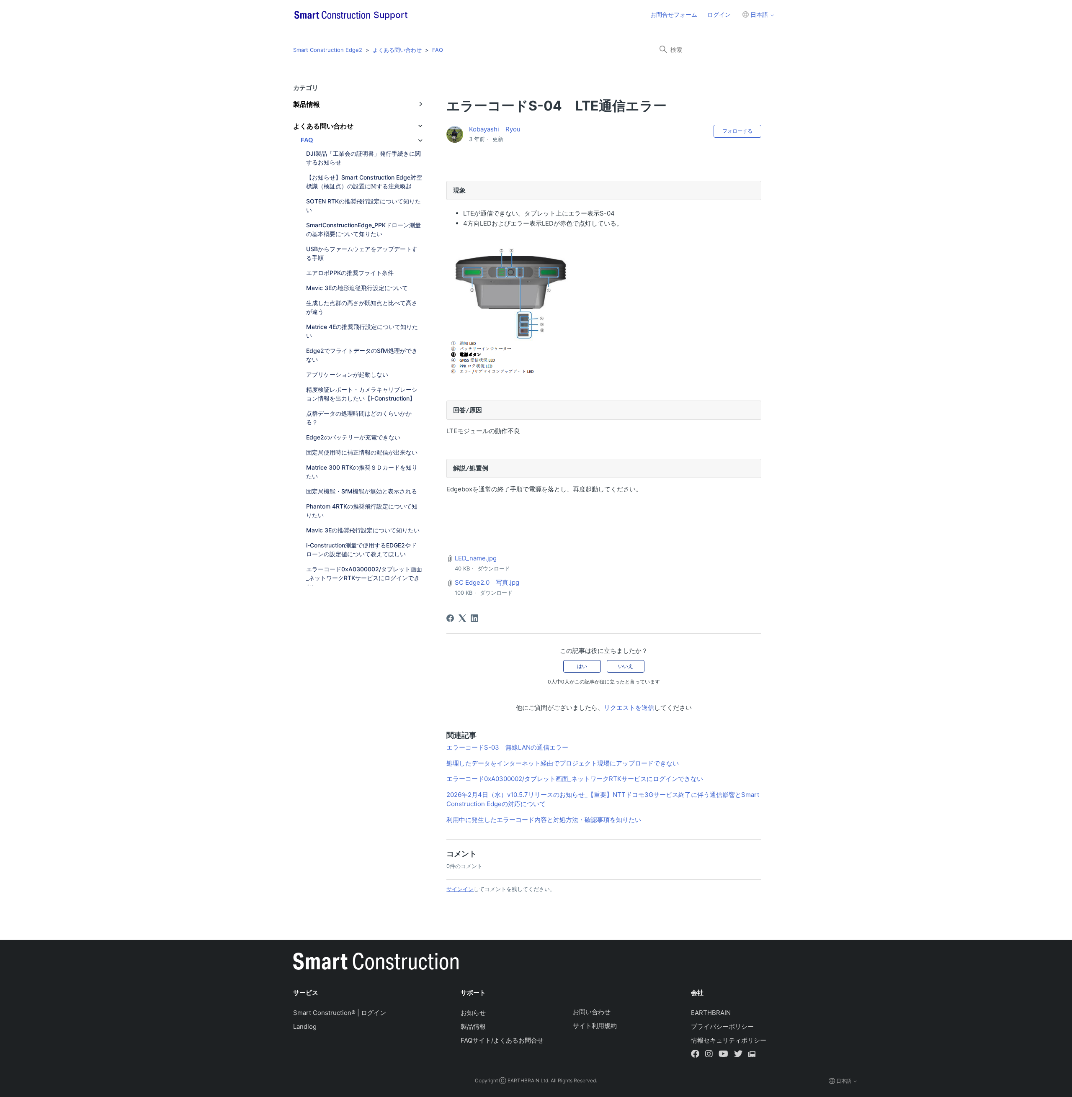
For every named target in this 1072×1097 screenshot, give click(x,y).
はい (582, 666)
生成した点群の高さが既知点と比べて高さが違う (361, 307)
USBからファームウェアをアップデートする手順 (361, 253)
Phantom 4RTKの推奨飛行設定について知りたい (361, 511)
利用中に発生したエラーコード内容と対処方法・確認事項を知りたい (543, 820)
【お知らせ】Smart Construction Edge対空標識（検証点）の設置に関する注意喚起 (364, 182)
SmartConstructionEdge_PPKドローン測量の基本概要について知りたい (363, 229)
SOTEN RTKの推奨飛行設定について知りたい (363, 205)
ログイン (719, 14)
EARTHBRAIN (711, 1013)
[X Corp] (462, 618)
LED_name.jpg (476, 558)
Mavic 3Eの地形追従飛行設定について (357, 287)
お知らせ (473, 1013)
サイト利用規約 (595, 1026)
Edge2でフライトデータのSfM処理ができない (361, 355)
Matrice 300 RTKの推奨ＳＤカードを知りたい (361, 472)
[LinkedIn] (474, 618)
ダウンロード (493, 568)
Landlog (305, 1026)
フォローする (737, 131)
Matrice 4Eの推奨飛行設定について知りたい (362, 331)
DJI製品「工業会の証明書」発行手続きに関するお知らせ (363, 158)
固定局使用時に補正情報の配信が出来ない (361, 452)
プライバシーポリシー (722, 1026)
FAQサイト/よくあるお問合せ (502, 1040)
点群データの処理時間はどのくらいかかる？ (359, 418)
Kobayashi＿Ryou (495, 129)
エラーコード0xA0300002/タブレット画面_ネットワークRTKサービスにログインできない (364, 577)
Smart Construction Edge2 (327, 49)
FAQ (437, 49)
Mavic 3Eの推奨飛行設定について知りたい (363, 530)
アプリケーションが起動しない (347, 374)
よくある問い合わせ (397, 49)
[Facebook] (450, 618)
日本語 (759, 14)
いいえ (625, 666)
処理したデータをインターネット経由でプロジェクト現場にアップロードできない (562, 763)
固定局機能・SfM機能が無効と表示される (361, 491)
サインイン (460, 889)
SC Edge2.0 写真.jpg (487, 582)
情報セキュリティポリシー (728, 1040)
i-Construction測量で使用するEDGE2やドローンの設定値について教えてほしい (361, 549)
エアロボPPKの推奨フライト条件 (350, 272)
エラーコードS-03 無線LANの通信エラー (507, 747)
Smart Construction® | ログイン (339, 1013)
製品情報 (473, 1026)
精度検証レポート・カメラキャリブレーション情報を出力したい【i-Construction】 (361, 394)
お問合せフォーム (673, 14)
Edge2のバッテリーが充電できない (353, 437)
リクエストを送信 (629, 708)
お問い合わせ (592, 1012)
